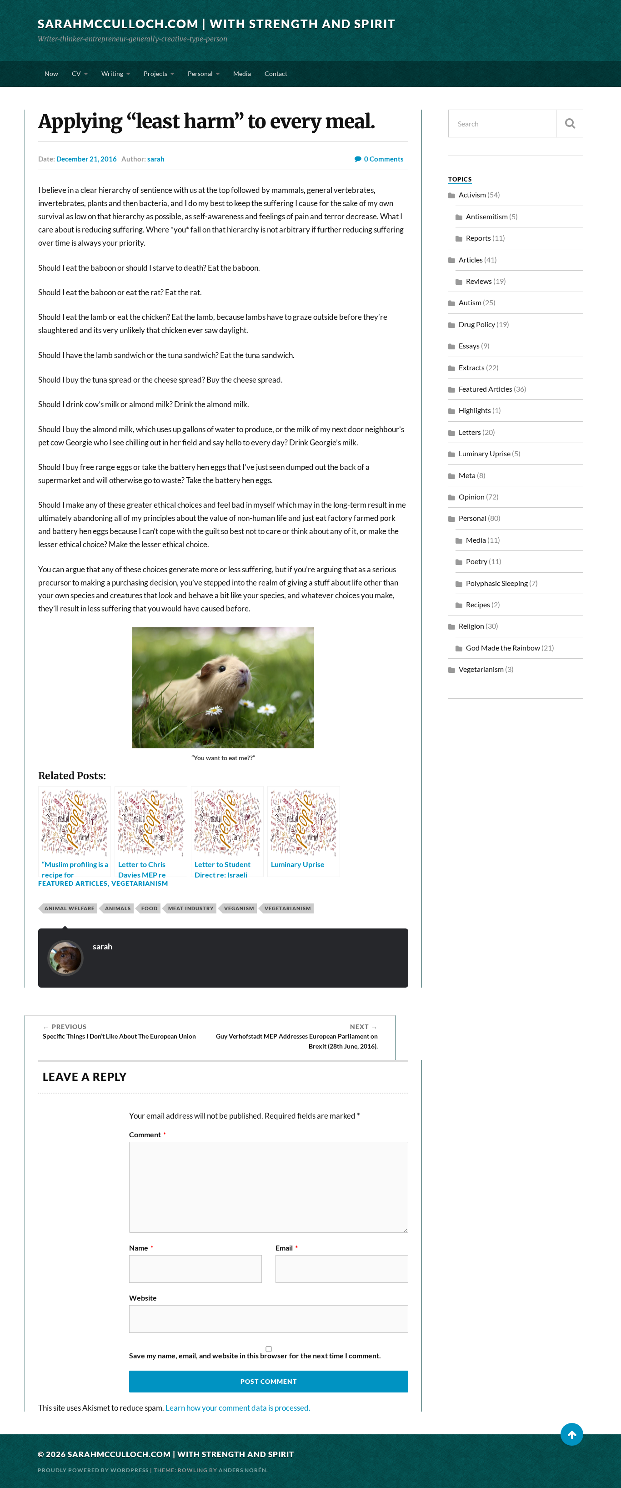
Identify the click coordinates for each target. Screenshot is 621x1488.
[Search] (569, 123)
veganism (239, 908)
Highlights (475, 410)
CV (76, 73)
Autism (470, 302)
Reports (478, 237)
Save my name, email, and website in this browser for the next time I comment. (255, 1355)
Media (242, 73)
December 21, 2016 (86, 159)
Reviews (479, 281)
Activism (472, 194)
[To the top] (572, 1434)
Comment (147, 1134)
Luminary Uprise (485, 453)
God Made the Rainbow (503, 647)
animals (118, 908)
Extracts (472, 367)
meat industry (191, 908)
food (149, 908)
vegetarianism (288, 908)
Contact (276, 73)
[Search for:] (515, 123)
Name (141, 1247)
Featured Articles (73, 883)
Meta (467, 475)
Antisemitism (487, 216)
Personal (200, 73)
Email (286, 1247)
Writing (112, 73)
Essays (469, 345)
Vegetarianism (139, 883)
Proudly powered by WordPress (93, 1470)
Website (143, 1297)
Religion (471, 625)
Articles (471, 259)
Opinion (472, 496)
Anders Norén (242, 1470)
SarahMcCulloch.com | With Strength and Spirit (217, 23)
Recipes (478, 604)
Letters (470, 432)
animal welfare (70, 908)
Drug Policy (477, 324)
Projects (155, 73)
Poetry (476, 561)
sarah (156, 159)
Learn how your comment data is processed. (237, 1407)
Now (51, 73)
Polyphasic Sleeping (497, 583)
